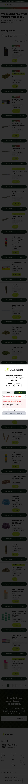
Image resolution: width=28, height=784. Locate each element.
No (10, 385)
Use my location (15, 410)
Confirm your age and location (14, 413)
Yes (18, 385)
